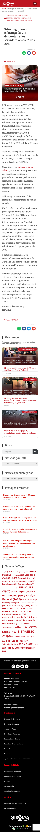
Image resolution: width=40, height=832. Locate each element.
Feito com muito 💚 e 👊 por (20, 826)
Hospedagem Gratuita (12, 771)
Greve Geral (18, 592)
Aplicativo (17, 572)
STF (12, 640)
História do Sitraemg (12, 719)
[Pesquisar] (35, 451)
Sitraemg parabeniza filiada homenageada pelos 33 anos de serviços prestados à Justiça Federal (20, 400)
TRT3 (30, 21)
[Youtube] (22, 666)
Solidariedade (21, 637)
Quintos (20, 614)
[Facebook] (13, 666)
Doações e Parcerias (12, 734)
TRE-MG (26, 644)
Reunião (27, 627)
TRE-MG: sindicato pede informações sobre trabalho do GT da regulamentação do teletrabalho (19, 543)
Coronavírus (27, 581)
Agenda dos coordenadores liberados (18, 759)
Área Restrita (9, 786)
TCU (24, 641)
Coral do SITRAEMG (11, 581)
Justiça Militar (20, 18)
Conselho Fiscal (10, 729)
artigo (25, 572)
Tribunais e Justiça (19, 21)
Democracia (26, 584)
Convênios (27, 578)
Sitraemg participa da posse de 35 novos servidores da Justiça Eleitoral (20, 369)
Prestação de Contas (12, 739)
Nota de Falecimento (29, 600)
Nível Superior (10, 603)
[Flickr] (26, 666)
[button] (35, 4)
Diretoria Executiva (11, 724)
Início (4, 9)
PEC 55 (10, 608)
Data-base (9, 584)
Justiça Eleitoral (13, 16)
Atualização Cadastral (12, 791)
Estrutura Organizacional (13, 744)
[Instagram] (18, 666)
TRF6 (8, 21)
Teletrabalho (10, 644)
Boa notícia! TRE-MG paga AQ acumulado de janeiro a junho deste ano (20, 432)
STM (29, 18)
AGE (7, 571)
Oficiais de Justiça (18, 605)
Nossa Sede (8, 749)
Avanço (19, 575)
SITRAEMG (14, 320)
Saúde (9, 631)
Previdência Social (13, 611)
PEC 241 (18, 608)
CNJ (14, 578)
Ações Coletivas (10, 808)
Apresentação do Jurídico (14, 803)
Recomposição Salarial (15, 617)
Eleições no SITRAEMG (10, 588)
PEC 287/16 (29, 609)
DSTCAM (7, 781)
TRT (13, 647)
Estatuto (7, 754)
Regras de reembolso (12, 776)
